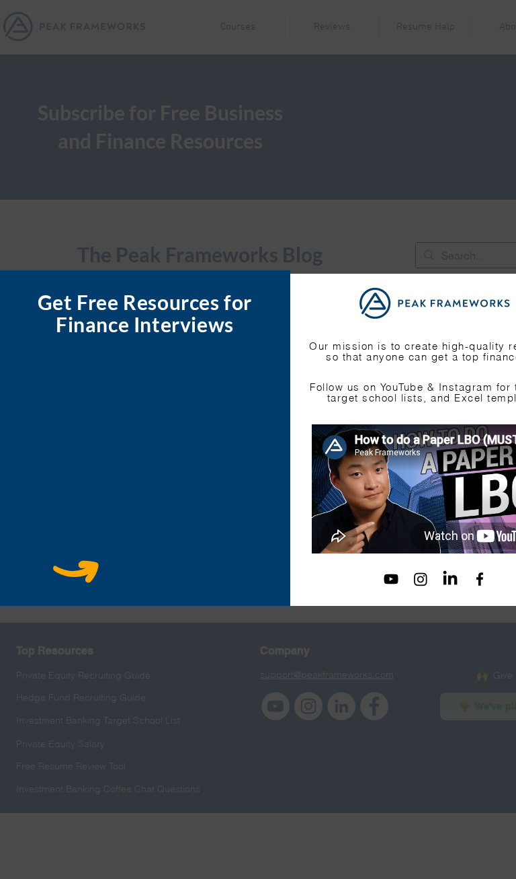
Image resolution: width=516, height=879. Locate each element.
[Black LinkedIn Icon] (450, 579)
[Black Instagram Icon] (420, 579)
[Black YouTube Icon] (391, 579)
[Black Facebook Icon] (479, 579)
